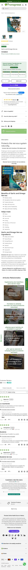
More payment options (14, 88)
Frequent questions (10, 131)
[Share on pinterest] (24, 420)
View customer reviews (14, 494)
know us (20, 565)
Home (2, 12)
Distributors (3, 566)
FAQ (13, 565)
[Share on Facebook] (8, 126)
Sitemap (8, 566)
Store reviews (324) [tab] (21, 388)
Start (2, 565)
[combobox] (14, 8)
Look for (9, 565)
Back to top (14, 508)
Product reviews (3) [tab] (7, 388)
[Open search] (1, 392)
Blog (5, 565)
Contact (16, 565)
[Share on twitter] (22, 420)
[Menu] (2, 4)
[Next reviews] (25, 102)
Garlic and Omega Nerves (10, 12)
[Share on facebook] (19, 420)
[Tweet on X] (6, 126)
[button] (25, 4)
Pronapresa (6, 563)
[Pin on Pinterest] (11, 126)
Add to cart (18, 81)
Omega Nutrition (5, 44)
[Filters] (4, 392)
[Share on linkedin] (27, 420)
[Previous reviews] (2, 102)
